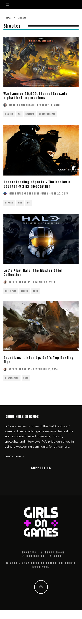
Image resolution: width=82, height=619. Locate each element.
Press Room (55, 552)
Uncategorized (47, 114)
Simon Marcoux (18, 193)
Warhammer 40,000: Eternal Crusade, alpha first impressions (36, 95)
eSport (9, 202)
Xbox (35, 291)
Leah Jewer (41, 193)
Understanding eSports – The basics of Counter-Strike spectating (37, 184)
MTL (20, 202)
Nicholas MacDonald (21, 105)
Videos (24, 291)
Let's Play (10, 291)
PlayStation (12, 378)
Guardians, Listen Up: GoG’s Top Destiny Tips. (38, 359)
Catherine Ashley (19, 282)
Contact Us (35, 556)
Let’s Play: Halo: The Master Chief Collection (33, 272)
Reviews (30, 114)
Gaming (9, 114)
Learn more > (14, 456)
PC (19, 114)
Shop (58, 556)
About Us (29, 552)
